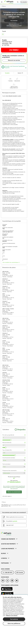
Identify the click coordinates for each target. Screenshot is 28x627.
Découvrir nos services (14, 60)
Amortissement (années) (8, 457)
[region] (14, 611)
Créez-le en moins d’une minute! (14, 25)
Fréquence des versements (9, 470)
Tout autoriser (14, 619)
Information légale (6, 496)
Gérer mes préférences (14, 623)
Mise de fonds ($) (6, 442)
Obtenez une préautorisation (14, 492)
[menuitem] (14, 539)
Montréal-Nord (22, 505)
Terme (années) (6, 464)
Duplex (4, 40)
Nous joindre (5, 569)
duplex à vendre (12, 505)
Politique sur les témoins (11, 615)
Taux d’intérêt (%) (7, 450)
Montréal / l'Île (6, 506)
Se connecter (24, 2)
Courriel (21, 572)
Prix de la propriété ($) (8, 435)
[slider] (10, 440)
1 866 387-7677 (8, 572)
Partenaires (5, 563)
